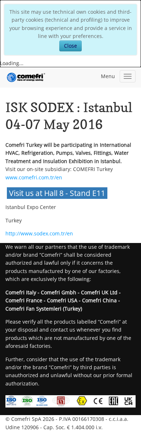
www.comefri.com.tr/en (33, 177)
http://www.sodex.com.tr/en (39, 233)
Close (70, 45)
